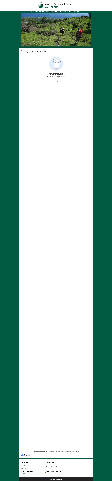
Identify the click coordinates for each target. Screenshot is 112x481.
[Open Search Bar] (81, 11)
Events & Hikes (54, 11)
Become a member (67, 11)
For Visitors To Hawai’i (76, 11)
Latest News (41, 11)
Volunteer (36, 11)
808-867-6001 (24, 468)
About (31, 11)
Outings (47, 464)
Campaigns (47, 11)
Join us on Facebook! (51, 467)
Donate (61, 11)
